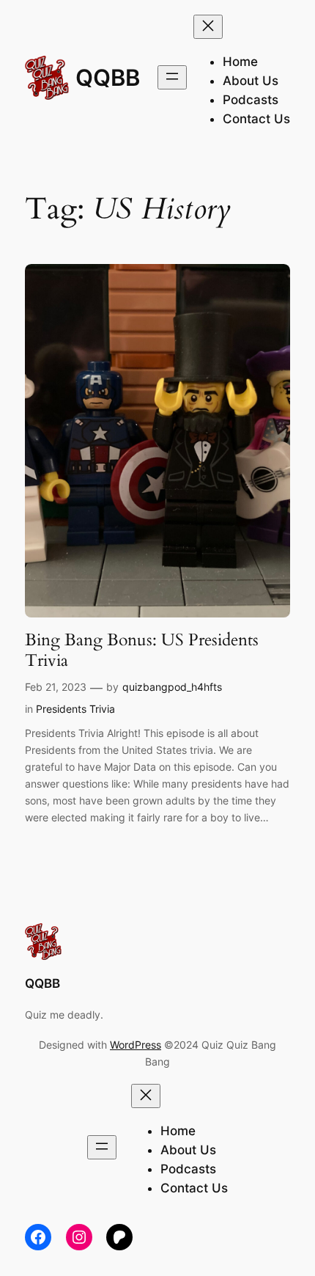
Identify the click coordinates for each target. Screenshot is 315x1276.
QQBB (107, 77)
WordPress (135, 1044)
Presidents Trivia (75, 709)
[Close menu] (208, 27)
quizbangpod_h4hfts (172, 687)
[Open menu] (172, 77)
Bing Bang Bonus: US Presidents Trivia (142, 650)
